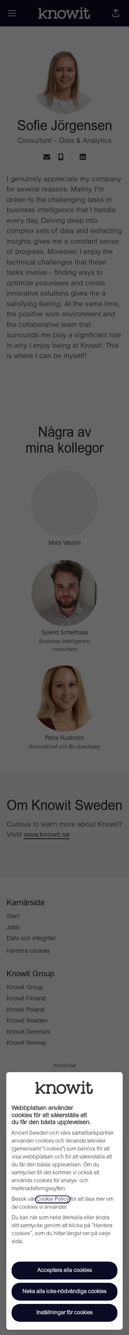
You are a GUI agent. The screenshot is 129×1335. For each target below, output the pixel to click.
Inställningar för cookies (64, 1312)
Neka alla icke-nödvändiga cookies (64, 1291)
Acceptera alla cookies (64, 1270)
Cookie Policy (52, 1199)
